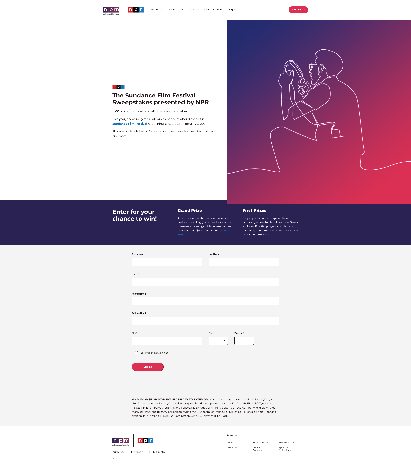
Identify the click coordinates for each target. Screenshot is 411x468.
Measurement (260, 442)
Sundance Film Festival (129, 124)
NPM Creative (213, 9)
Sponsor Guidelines (285, 449)
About (230, 442)
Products (193, 9)
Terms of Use (133, 459)
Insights (232, 9)
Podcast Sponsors (258, 449)
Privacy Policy (118, 459)
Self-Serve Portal (288, 442)
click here (257, 411)
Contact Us (298, 9)
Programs (232, 447)
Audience (156, 9)
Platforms (173, 9)
